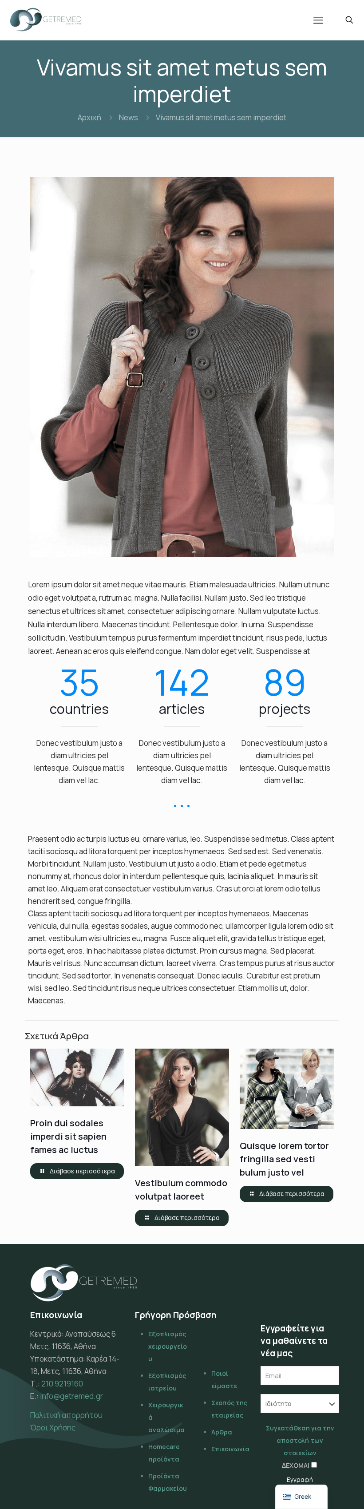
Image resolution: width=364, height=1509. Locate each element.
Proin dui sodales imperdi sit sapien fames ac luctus (68, 1136)
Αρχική (89, 117)
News (128, 117)
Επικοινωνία (230, 1449)
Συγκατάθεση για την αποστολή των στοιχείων (300, 1440)
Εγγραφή (300, 1479)
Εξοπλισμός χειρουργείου (167, 1346)
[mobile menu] (318, 20)
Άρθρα (221, 1432)
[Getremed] (45, 20)
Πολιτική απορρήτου (66, 1415)
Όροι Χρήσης (52, 1427)
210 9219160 (62, 1383)
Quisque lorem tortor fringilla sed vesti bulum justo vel (284, 1159)
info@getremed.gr (71, 1396)
